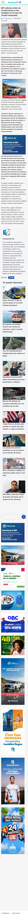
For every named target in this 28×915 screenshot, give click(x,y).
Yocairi (11, 277)
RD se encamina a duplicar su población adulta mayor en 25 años (14, 473)
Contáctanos (5, 913)
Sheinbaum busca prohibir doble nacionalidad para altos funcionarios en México (14, 379)
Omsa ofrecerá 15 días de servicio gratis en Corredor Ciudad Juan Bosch (13, 302)
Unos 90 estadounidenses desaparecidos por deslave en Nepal (14, 353)
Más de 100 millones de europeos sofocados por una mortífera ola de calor (13, 403)
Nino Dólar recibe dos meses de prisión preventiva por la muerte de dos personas (13, 497)
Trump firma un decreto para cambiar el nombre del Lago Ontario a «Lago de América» (13, 426)
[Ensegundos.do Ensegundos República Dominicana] (14, 2)
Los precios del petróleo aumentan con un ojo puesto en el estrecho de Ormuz (13, 450)
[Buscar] (24, 517)
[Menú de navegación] (3, 2)
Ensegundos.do (7, 18)
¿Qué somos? (16, 913)
